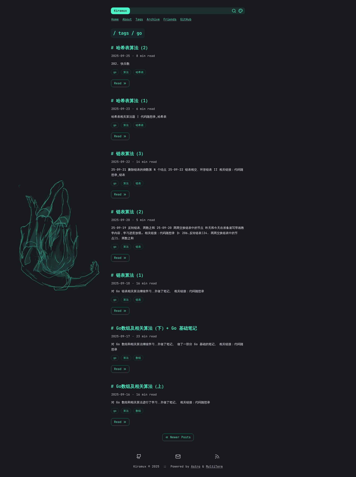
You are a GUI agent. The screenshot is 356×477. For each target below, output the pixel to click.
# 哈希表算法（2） (130, 48)
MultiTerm (214, 466)
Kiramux (120, 11)
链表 (138, 183)
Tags (139, 19)
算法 (126, 72)
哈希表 (140, 72)
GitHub (185, 19)
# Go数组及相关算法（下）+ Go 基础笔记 (154, 328)
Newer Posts (180, 437)
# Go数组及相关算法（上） (138, 386)
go (114, 72)
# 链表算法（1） (128, 275)
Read (118, 83)
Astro (195, 466)
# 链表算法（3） (128, 153)
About (127, 19)
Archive (153, 19)
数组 (138, 358)
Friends (170, 19)
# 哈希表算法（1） (130, 100)
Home (115, 19)
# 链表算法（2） (128, 212)
